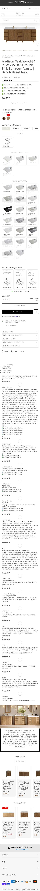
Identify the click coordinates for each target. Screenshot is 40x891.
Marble (27, 128)
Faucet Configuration (12, 267)
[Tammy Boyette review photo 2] (20, 510)
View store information (11, 325)
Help (3, 861)
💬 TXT (36, 8)
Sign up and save (9, 875)
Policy (4, 868)
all (6, 128)
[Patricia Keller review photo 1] (20, 489)
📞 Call (29, 8)
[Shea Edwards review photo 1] (20, 472)
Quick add (17, 311)
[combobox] (20, 20)
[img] (6, 382)
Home (3, 56)
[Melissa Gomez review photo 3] (20, 431)
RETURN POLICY (9, 338)
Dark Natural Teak (4, 118)
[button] (8, 80)
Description (8, 331)
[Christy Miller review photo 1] (20, 455)
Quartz (16, 128)
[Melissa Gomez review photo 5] (20, 434)
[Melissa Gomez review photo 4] (20, 433)
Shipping (13, 103)
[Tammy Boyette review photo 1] (20, 509)
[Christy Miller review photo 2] (20, 457)
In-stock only (8, 112)
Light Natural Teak (8, 118)
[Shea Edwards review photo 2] (20, 474)
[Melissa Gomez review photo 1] (20, 427)
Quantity (6, 296)
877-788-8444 (22, 849)
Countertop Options (11, 125)
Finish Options (19, 110)
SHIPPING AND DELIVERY (13, 335)
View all (20, 761)
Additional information (13, 342)
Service (5, 855)
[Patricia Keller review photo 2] (20, 491)
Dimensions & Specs (11, 345)
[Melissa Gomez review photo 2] (20, 429)
